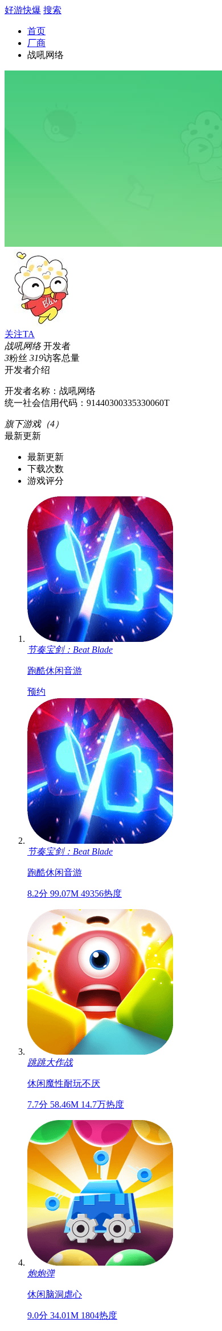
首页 (36, 31)
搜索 (52, 10)
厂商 (36, 43)
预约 (36, 691)
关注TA (20, 334)
